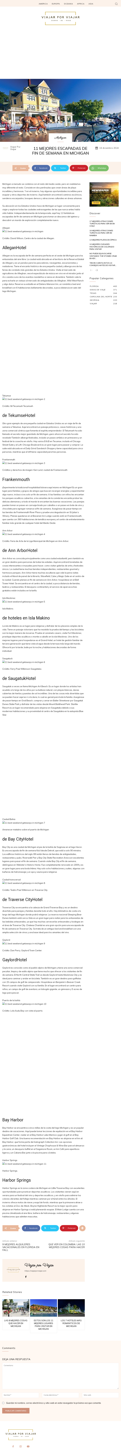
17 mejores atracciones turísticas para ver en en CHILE (102, 223)
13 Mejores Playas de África (103, 240)
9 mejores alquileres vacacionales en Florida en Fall (20, 1247)
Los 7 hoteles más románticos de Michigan (71, 1323)
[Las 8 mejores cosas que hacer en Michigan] (15, 1308)
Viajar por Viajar (15, 148)
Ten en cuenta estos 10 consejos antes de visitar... (103, 264)
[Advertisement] (60, 55)
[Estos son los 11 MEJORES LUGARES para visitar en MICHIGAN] (43, 1308)
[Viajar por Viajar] (6, 148)
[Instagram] (21, 1447)
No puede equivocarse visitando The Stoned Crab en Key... (103, 256)
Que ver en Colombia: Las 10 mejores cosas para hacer (67, 1246)
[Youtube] (28, 1447)
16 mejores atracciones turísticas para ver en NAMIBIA (101, 233)
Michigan (60, 138)
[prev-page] (91, 270)
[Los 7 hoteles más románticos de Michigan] (71, 1308)
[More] (82, 1228)
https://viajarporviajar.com (35, 1271)
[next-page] (96, 270)
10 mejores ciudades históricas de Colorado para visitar (101, 246)
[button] (116, 4)
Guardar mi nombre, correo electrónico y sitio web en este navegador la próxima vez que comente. (53, 1403)
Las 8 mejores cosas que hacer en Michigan (15, 1323)
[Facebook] (26, 1276)
